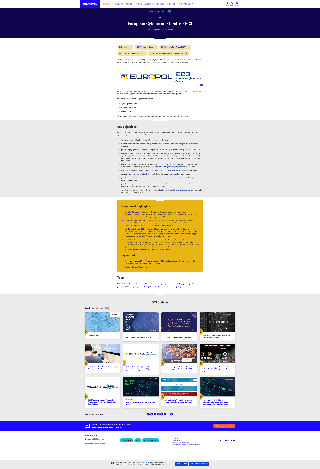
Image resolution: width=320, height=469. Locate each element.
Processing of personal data (181, 442)
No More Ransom (134, 240)
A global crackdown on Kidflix (135, 229)
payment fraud (126, 111)
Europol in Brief (93, 335)
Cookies (176, 438)
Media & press (171, 4)
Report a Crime (126, 440)
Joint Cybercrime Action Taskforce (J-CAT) (163, 170)
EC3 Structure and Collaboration (130, 53)
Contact (232, 5)
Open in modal (160, 76)
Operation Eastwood (132, 212)
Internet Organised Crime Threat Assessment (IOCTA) (146, 261)
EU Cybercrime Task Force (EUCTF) (173, 47)
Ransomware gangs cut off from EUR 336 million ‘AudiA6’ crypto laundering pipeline (216, 369)
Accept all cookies (181, 463)
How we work (118, 4)
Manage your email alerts (224, 426)
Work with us (160, 4)
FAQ (137, 440)
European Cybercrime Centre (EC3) (141, 287)
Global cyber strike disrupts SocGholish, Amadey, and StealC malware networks (102, 368)
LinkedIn (226, 440)
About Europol (106, 4)
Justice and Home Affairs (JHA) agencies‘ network (187, 444)
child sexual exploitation (129, 107)
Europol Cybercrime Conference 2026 (178, 338)
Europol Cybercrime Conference (136, 267)
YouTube (234, 440)
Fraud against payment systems (166, 284)
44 (172, 414)
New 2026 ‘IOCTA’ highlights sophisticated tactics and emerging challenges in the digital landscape (215, 402)
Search (227, 5)
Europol (90, 4)
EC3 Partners (123, 47)
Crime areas (129, 4)
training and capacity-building (138, 174)
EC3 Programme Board (145, 47)
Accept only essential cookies (199, 463)
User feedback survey (150, 440)
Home (151, 11)
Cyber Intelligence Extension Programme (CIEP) (167, 53)
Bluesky (231, 440)
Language (237, 5)
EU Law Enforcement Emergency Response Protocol (166, 167)
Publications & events (186, 4)
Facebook (228, 440)
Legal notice (177, 436)
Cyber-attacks (149, 284)
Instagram (223, 440)
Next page (175, 414)
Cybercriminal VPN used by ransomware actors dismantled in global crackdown (179, 401)
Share (169, 11)
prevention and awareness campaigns (176, 190)
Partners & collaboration (144, 4)
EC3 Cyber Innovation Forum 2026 (138, 338)
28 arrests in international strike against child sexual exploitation (217, 336)
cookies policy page (147, 462)
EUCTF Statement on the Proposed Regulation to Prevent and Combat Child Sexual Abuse (102, 402)
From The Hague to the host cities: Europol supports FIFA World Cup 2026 (179, 368)
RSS (220, 440)
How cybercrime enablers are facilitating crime (140, 403)
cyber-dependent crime (129, 104)
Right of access (178, 440)
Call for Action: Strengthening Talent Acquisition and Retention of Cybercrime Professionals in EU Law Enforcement (140, 369)
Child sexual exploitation (134, 284)
